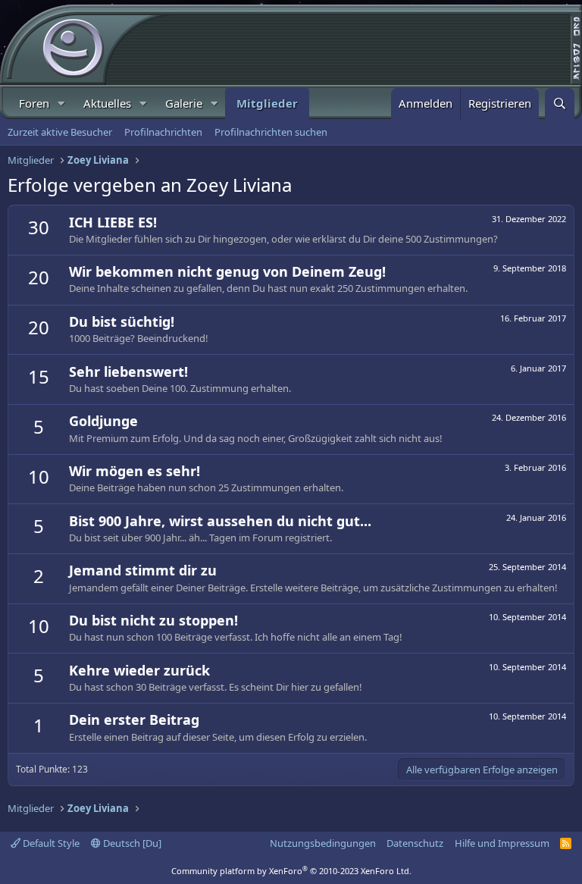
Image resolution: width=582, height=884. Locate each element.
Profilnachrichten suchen (270, 132)
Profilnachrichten (163, 132)
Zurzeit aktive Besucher (60, 132)
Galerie (183, 103)
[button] (61, 103)
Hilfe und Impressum (502, 843)
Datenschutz (414, 843)
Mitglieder (267, 103)
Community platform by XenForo (291, 870)
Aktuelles (107, 103)
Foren (34, 103)
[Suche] (559, 103)
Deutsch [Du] (131, 843)
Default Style (50, 843)
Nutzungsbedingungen (323, 843)
